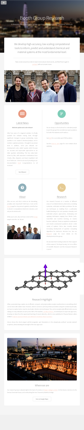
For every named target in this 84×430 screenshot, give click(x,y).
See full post (22, 172)
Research (61, 196)
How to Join (55, 144)
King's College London (51, 390)
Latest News (22, 123)
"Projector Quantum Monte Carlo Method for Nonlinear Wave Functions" (32, 317)
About (22, 196)
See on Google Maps (42, 399)
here (19, 163)
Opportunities (62, 123)
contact (34, 64)
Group (35, 217)
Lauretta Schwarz (48, 311)
